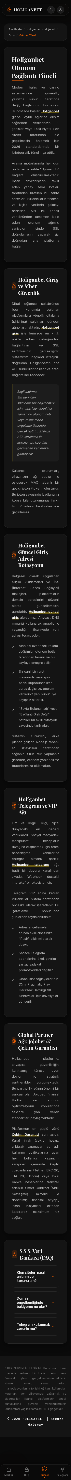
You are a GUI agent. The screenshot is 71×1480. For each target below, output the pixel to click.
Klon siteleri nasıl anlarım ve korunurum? (31, 1276)
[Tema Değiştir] (51, 10)
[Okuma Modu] (60, 10)
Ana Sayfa (15, 29)
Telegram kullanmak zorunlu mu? (33, 1326)
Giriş (12, 35)
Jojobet (50, 29)
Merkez (8, 1475)
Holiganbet (33, 29)
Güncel (44, 1475)
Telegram (62, 1475)
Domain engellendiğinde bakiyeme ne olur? (32, 1302)
